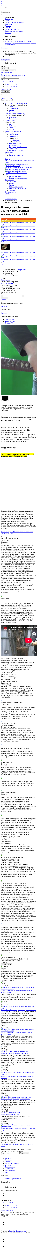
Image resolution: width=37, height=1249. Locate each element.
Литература (9, 19)
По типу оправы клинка (13, 1179)
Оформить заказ (6, 98)
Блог (6, 174)
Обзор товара (9, 319)
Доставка (8, 26)
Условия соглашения (12, 29)
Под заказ (4, 298)
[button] (4, 48)
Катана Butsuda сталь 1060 (10, 1114)
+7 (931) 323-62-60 (11, 86)
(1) (2, 264)
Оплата (7, 27)
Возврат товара (10, 1167)
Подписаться (24, 1153)
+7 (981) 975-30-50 (11, 84)
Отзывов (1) (9, 323)
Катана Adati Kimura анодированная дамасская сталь (18, 1010)
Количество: (5, 294)
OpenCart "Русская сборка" (18, 1231)
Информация (9, 180)
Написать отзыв (6, 964)
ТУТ (18, 448)
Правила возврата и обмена (14, 31)
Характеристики (10, 321)
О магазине (8, 24)
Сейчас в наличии (11, 192)
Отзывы (7, 20)
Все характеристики (7, 283)
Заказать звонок (6, 89)
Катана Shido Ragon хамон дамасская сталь (15, 1099)
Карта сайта (9, 1168)
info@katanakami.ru (7, 1210)
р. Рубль (12, 70)
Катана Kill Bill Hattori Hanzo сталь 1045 (14, 1053)
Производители (10, 1170)
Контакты (8, 1165)
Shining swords (21, 270)
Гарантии (8, 33)
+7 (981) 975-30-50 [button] (7, 1202)
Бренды (7, 159)
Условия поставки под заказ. (14, 22)
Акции (7, 1172)
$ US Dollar (5, 70)
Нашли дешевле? (6, 280)
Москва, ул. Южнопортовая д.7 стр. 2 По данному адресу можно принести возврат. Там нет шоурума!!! (20, 42)
